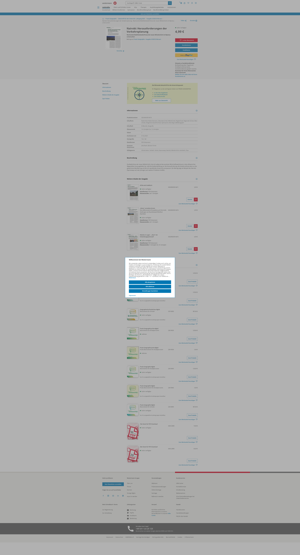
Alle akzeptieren (150, 282)
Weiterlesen (132, 278)
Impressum (132, 295)
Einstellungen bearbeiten (150, 291)
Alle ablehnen (150, 286)
